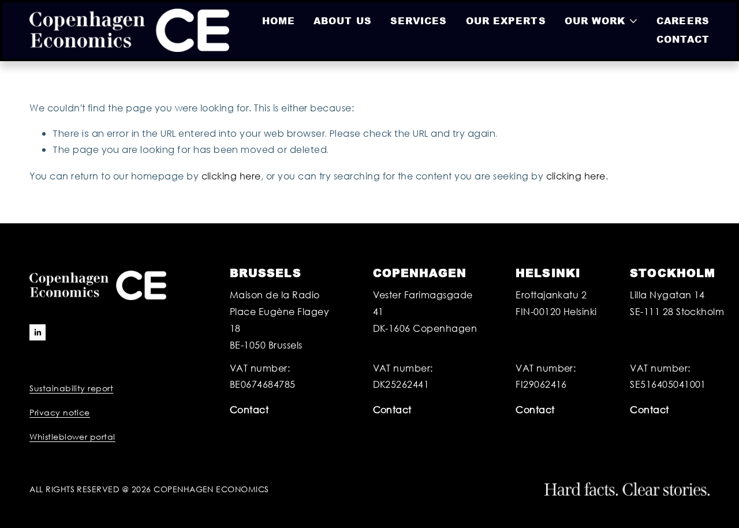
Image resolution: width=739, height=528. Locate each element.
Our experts (506, 20)
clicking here (231, 176)
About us (342, 20)
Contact (683, 39)
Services (418, 20)
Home (278, 20)
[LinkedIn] (37, 332)
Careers (683, 20)
